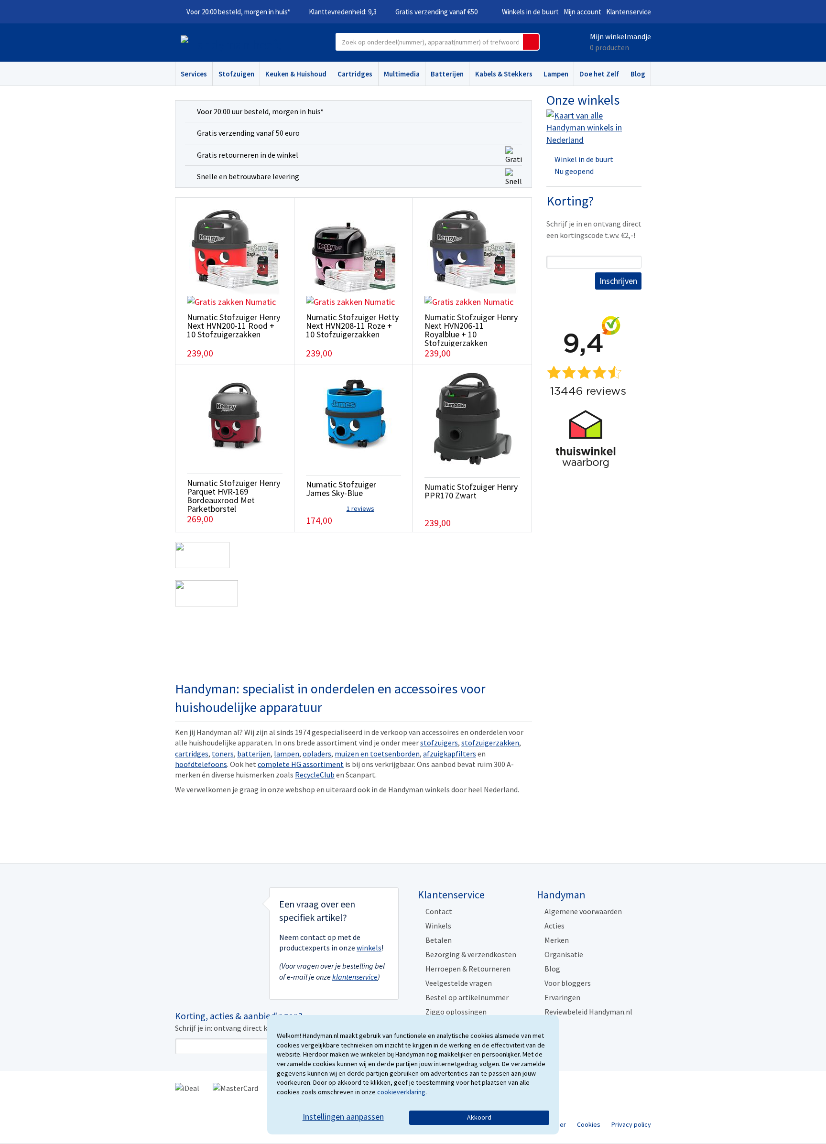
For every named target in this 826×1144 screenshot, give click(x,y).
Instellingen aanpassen (343, 1116)
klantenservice (355, 977)
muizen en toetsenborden (377, 753)
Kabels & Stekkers (504, 73)
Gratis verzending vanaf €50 (436, 11)
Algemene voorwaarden (583, 911)
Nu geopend (574, 171)
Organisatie (563, 954)
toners (223, 753)
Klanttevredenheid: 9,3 (343, 11)
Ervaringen (562, 997)
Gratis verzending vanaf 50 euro (248, 133)
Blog (637, 73)
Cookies (588, 1124)
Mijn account (582, 11)
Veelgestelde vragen (458, 983)
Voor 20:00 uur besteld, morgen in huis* (260, 111)
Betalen (438, 940)
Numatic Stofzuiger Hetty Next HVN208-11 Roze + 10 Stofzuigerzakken (352, 326)
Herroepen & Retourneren (468, 968)
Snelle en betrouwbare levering (248, 176)
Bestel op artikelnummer (467, 997)
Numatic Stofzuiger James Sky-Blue (341, 488)
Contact (438, 911)
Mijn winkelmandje (620, 36)
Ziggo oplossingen (456, 1011)
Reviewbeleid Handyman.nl (588, 1011)
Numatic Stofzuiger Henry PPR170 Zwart (471, 491)
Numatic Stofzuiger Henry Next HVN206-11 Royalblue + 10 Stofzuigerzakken (471, 330)
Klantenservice (628, 11)
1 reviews (360, 508)
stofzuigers (439, 742)
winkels (369, 947)
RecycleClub (315, 774)
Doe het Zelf (599, 73)
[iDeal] (187, 1087)
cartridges (191, 753)
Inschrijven (618, 280)
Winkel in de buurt (583, 159)
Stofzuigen (236, 73)
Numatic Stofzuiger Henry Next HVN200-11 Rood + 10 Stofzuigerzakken (233, 326)
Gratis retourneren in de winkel (247, 155)
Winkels (438, 925)
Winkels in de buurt (530, 11)
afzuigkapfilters (449, 753)
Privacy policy (631, 1124)
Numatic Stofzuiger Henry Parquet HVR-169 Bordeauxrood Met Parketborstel (233, 495)
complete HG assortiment (301, 764)
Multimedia (402, 73)
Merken (556, 940)
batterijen (254, 753)
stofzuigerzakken (490, 742)
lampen (286, 753)
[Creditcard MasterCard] (235, 1087)
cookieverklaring (401, 1092)
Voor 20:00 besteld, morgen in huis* (238, 11)
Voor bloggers (567, 983)
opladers (317, 753)
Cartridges (354, 73)
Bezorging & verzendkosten (470, 954)
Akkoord (479, 1117)
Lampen (555, 73)
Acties (554, 925)
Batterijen (447, 73)
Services (194, 73)
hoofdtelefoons (201, 764)
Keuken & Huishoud (295, 73)
